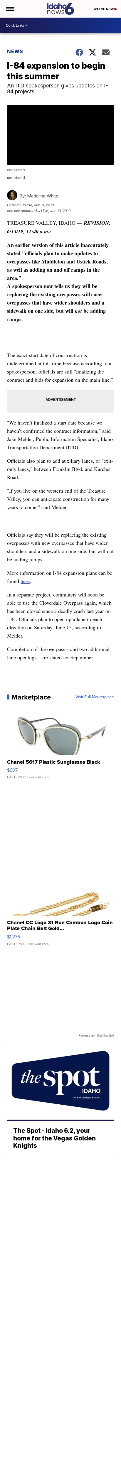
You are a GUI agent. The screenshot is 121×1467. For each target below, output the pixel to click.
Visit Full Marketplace (94, 697)
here (25, 580)
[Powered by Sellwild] (105, 1036)
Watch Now (104, 9)
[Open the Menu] (9, 8)
